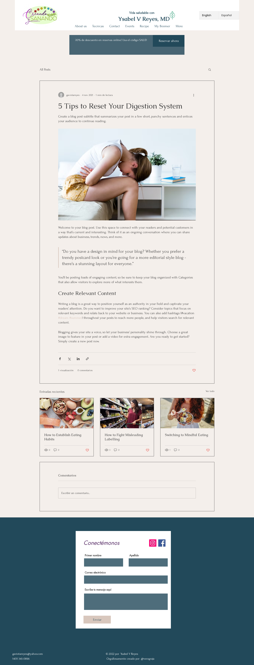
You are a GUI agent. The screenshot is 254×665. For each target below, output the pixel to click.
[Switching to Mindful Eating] (187, 413)
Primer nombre (93, 555)
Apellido (134, 555)
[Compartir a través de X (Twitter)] (69, 359)
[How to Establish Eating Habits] (67, 413)
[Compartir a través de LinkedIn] (78, 359)
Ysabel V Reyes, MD (144, 19)
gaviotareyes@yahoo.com (27, 654)
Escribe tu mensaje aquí (98, 589)
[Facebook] (161, 543)
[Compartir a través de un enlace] (87, 359)
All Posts (45, 69)
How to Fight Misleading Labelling (124, 437)
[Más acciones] (193, 95)
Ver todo (210, 391)
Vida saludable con (142, 13)
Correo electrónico (95, 572)
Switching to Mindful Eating (186, 435)
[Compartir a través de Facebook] (60, 359)
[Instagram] (152, 543)
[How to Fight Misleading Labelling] (127, 413)
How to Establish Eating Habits (62, 437)
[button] (209, 69)
